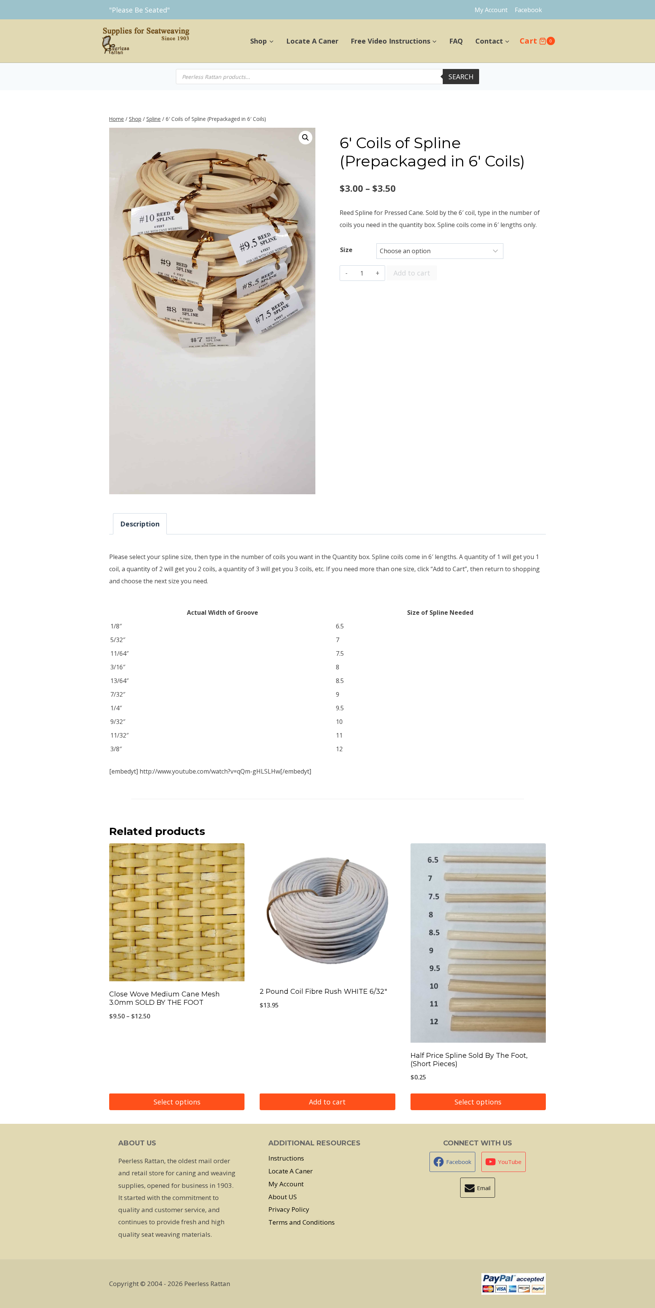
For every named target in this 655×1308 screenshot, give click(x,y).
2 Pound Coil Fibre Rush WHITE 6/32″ (323, 991)
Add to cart (411, 272)
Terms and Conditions (301, 1222)
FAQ (456, 40)
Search (460, 76)
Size (346, 250)
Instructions (286, 1158)
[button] (305, 137)
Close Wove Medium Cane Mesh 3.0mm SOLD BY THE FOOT (164, 998)
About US (282, 1196)
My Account (491, 10)
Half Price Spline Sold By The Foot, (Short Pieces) (469, 1059)
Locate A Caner (312, 40)
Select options (177, 1101)
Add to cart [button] (327, 1101)
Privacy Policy (288, 1209)
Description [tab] (140, 523)
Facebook (528, 10)
